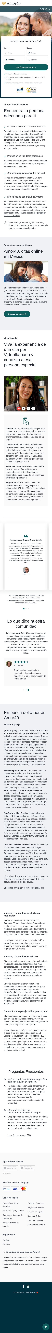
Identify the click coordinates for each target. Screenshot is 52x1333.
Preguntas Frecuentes (36, 1203)
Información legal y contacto (13, 1211)
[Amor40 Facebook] (23, 1286)
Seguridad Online (34, 1216)
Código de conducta (35, 1220)
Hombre (11, 60)
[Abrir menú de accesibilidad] (45, 1326)
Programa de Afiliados (36, 1207)
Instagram (6, 1244)
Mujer (10, 53)
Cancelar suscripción (36, 1212)
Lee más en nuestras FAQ (19, 1135)
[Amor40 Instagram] (27, 1286)
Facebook (6, 1240)
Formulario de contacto (36, 1225)
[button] (24, 608)
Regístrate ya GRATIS (26, 67)
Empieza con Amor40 (17, 314)
